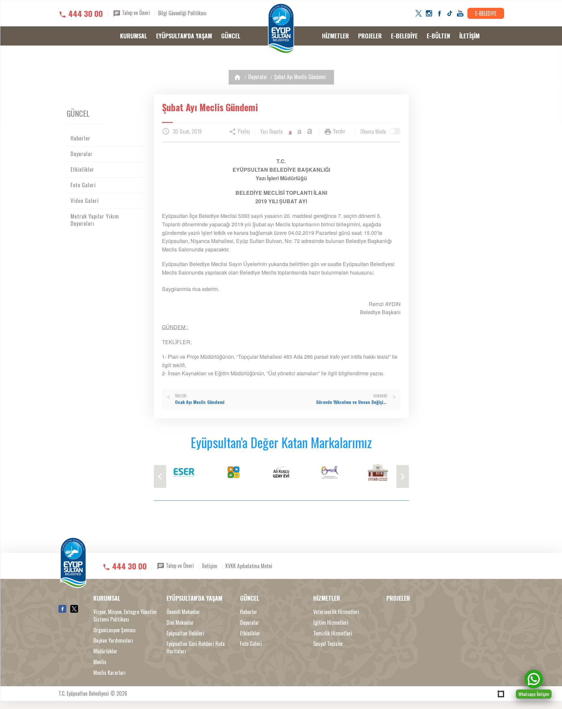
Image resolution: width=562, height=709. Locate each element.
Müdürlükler (105, 651)
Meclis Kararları (109, 672)
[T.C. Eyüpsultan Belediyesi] (281, 29)
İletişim (209, 565)
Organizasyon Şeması (114, 630)
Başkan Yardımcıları (113, 640)
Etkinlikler (82, 169)
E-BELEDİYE (485, 13)
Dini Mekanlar (180, 622)
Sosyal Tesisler (328, 644)
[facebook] (439, 13)
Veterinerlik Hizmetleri (336, 612)
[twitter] (418, 13)
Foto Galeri (83, 185)
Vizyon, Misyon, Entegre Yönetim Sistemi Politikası (125, 615)
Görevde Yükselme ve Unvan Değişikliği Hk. (352, 402)
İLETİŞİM (469, 36)
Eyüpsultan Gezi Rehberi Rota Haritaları (196, 647)
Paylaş (243, 131)
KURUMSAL (133, 36)
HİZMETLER (335, 36)
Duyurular (257, 77)
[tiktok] (450, 13)
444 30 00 (85, 13)
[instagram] (429, 13)
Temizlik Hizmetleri (332, 633)
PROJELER (370, 36)
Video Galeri (85, 201)
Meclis (99, 662)
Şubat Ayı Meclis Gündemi (300, 77)
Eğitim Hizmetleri (330, 622)
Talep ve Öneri (135, 13)
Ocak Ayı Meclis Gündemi (199, 402)
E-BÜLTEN (438, 36)
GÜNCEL (230, 36)
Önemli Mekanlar (183, 612)
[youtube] (460, 13)
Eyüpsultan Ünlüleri (185, 633)
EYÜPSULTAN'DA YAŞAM (184, 36)
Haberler (80, 138)
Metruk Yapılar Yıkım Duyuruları (95, 220)
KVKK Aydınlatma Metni (248, 565)
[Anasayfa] (237, 77)
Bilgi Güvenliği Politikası (182, 13)
